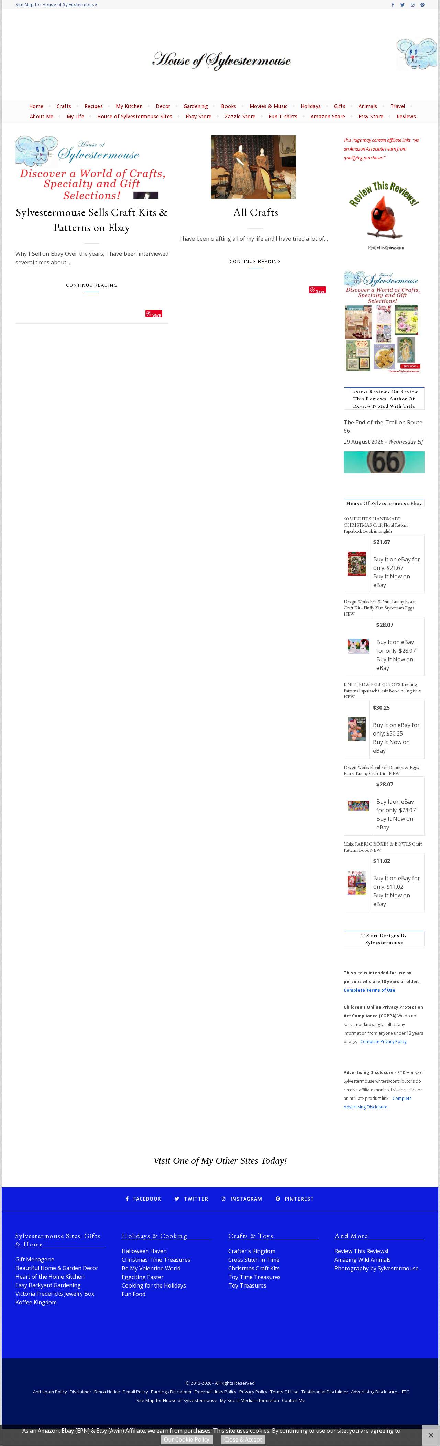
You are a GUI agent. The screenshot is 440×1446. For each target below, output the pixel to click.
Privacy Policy (253, 1392)
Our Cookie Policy (186, 1439)
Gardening (196, 106)
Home (36, 106)
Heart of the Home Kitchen (50, 1276)
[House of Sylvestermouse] (220, 55)
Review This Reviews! (361, 1251)
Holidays (311, 106)
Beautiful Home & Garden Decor (56, 1268)
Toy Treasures (247, 1285)
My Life (76, 116)
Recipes (94, 106)
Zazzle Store (240, 116)
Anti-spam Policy (50, 1392)
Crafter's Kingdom (251, 1251)
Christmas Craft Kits (254, 1268)
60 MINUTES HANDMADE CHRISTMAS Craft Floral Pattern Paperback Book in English (376, 525)
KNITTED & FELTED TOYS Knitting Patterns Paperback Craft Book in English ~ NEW (382, 690)
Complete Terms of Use (369, 990)
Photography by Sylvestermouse (376, 1268)
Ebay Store (199, 116)
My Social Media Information (249, 1400)
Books (228, 106)
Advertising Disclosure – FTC (380, 1392)
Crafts (64, 106)
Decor (163, 106)
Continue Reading (92, 285)
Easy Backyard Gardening (48, 1285)
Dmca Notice (107, 1392)
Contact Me (293, 1400)
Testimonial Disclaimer (324, 1392)
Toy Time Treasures (254, 1277)
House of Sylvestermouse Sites (135, 116)
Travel (397, 106)
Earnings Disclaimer (171, 1392)
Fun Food (133, 1294)
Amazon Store (328, 116)
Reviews (406, 116)
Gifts (340, 106)
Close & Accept (243, 1439)
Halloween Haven (144, 1251)
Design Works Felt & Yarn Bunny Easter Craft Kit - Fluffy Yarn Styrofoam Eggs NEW (380, 607)
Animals (368, 106)
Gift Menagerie (34, 1259)
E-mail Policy (135, 1392)
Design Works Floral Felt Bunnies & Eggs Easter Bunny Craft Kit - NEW (381, 770)
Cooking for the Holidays (154, 1285)
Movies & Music (269, 106)
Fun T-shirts (283, 116)
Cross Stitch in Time (253, 1259)
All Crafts (255, 212)
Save (156, 314)
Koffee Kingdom (36, 1302)
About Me (42, 116)
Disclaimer (80, 1392)
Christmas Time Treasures (156, 1259)
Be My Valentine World (151, 1268)
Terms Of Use (284, 1392)
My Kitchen (129, 106)
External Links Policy (215, 1392)
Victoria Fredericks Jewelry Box (54, 1294)
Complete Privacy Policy (383, 1042)
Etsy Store (371, 116)
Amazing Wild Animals (362, 1259)
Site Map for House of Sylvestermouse (56, 5)
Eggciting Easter (143, 1277)
